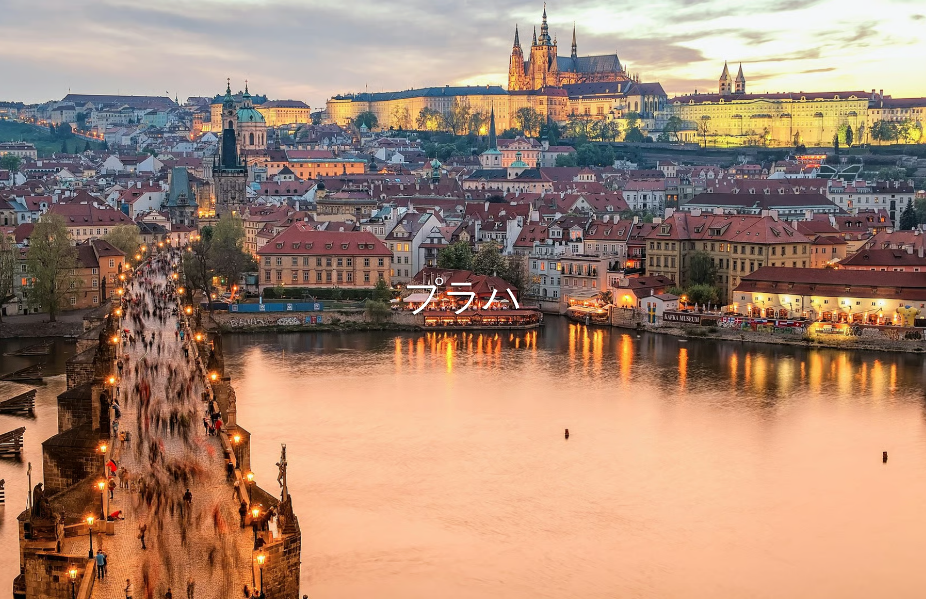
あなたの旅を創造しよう (463, 285)
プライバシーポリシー (423, 589)
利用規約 (359, 589)
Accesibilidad (571, 589)
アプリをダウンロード (424, 315)
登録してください (510, 315)
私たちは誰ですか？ (504, 589)
